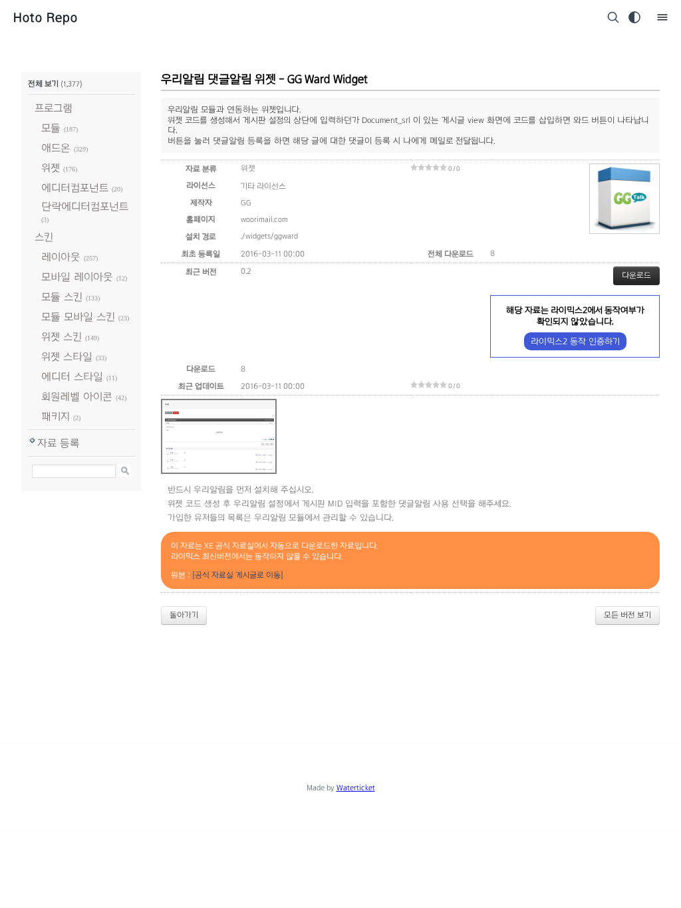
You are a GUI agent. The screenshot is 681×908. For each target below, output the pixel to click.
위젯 (50, 167)
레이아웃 (60, 257)
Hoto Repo (45, 17)
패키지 (55, 416)
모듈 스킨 (61, 296)
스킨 (44, 237)
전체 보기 (43, 83)
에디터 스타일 (72, 376)
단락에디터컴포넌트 (84, 206)
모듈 (51, 128)
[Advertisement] (340, 672)
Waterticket (356, 787)
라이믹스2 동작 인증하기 (575, 341)
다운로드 (636, 275)
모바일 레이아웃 (77, 277)
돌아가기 (184, 615)
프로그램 (53, 108)
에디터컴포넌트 (74, 187)
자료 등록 (58, 443)
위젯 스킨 (61, 336)
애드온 (55, 148)
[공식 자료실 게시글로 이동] (237, 575)
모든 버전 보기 (627, 615)
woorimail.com (264, 219)
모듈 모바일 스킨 (78, 316)
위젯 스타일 (66, 356)
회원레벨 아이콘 (76, 396)
